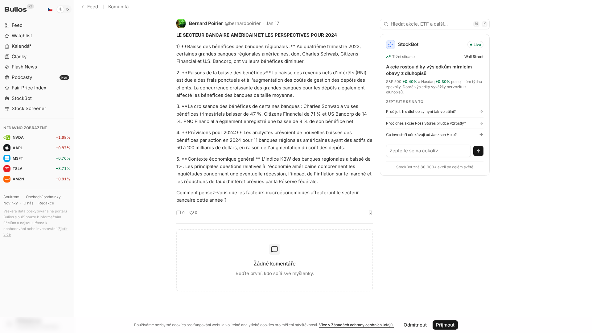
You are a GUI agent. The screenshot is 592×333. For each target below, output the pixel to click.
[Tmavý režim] (64, 9)
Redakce (46, 203)
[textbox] (428, 151)
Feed (92, 7)
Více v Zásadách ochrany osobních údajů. (356, 325)
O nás (28, 203)
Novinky (10, 203)
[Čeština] (50, 9)
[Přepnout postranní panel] (74, 166)
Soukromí (11, 197)
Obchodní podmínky (43, 197)
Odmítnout (415, 325)
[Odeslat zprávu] (478, 151)
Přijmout (445, 325)
